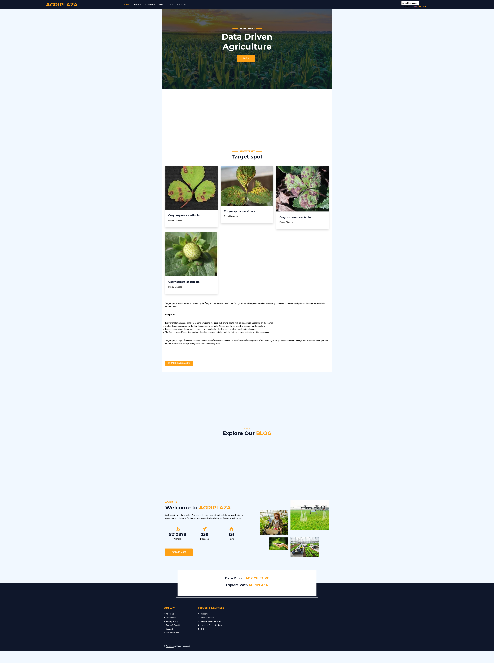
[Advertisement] (242, 119)
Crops (136, 4)
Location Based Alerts (179, 363)
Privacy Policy (172, 621)
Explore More (178, 552)
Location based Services (211, 625)
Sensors (204, 613)
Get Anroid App (172, 632)
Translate (422, 6)
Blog (161, 4)
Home (126, 4)
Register (181, 4)
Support (169, 629)
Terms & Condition (174, 625)
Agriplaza (170, 646)
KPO (202, 629)
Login (170, 4)
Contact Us (171, 617)
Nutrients (150, 4)
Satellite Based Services (211, 621)
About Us (170, 613)
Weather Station (207, 617)
